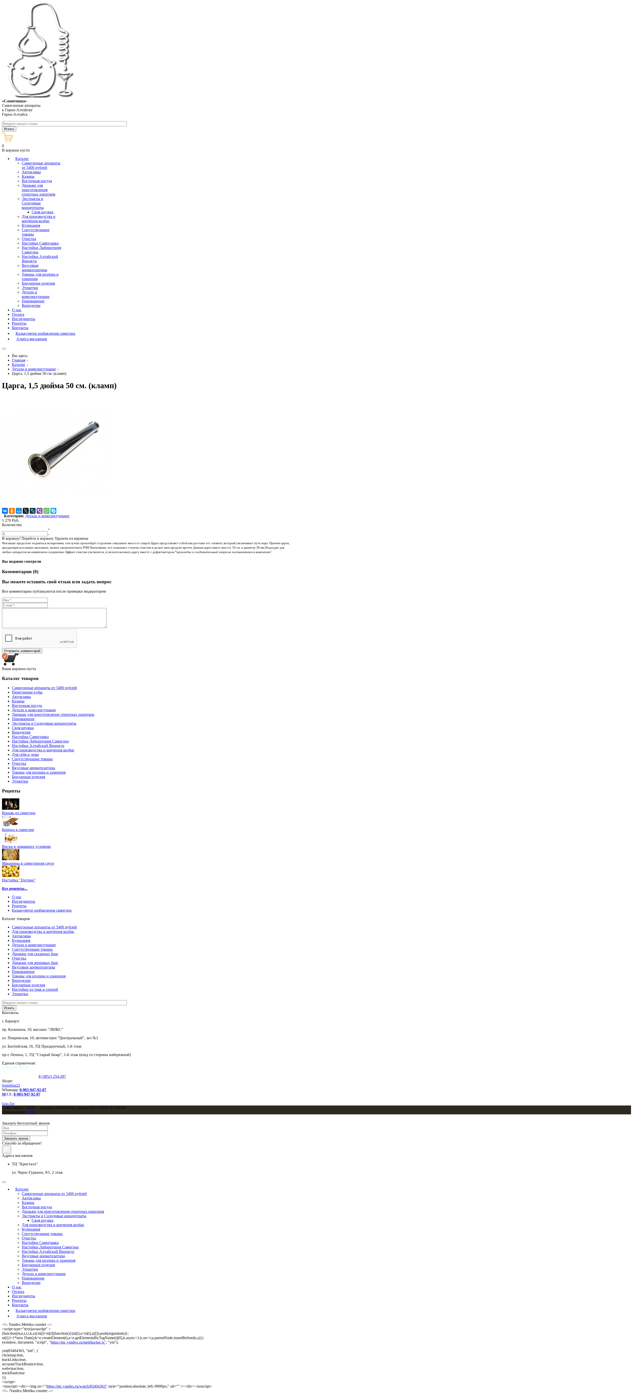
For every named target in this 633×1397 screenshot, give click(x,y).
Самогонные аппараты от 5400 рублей (44, 927)
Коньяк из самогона (18, 813)
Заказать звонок (16, 1138)
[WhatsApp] (46, 511)
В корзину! (11, 538)
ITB (31, 1112)
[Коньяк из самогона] (10, 808)
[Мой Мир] (19, 511)
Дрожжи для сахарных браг (35, 954)
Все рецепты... (14, 888)
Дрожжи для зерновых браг (35, 963)
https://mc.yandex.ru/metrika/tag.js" (78, 1342)
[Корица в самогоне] (10, 825)
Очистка (19, 958)
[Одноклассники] (12, 511)
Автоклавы (21, 936)
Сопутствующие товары (32, 949)
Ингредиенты (23, 901)
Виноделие (21, 980)
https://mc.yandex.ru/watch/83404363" (77, 1386)
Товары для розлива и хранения (39, 976)
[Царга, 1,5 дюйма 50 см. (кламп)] (57, 505)
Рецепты (19, 906)
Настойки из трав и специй (35, 989)
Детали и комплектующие (47, 516)
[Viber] (40, 511)
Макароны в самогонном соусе (28, 863)
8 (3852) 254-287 (52, 1076)
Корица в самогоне (18, 830)
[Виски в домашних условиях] (10, 842)
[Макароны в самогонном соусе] (10, 859)
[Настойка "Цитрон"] (10, 876)
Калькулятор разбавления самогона (41, 910)
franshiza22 (11, 1085)
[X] (26, 511)
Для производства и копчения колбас (43, 931)
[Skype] (53, 511)
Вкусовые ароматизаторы (33, 967)
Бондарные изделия (28, 985)
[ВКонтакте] (5, 511)
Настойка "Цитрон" (19, 880)
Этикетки (20, 994)
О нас (17, 897)
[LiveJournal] (33, 511)
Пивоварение (23, 971)
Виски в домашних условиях (26, 846)
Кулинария (21, 940)
